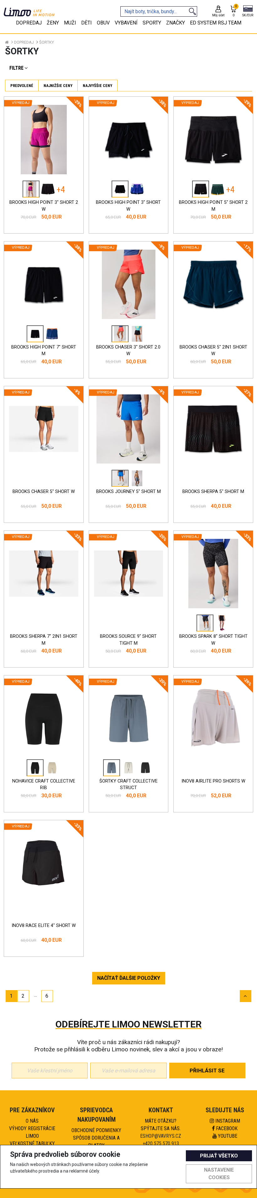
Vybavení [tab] (126, 23)
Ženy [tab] (53, 23)
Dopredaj (24, 42)
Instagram (227, 1121)
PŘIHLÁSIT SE (207, 1070)
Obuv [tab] (103, 23)
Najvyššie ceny (97, 85)
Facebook (226, 1128)
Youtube (227, 1136)
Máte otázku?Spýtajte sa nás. (161, 1124)
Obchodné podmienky (96, 1130)
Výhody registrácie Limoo (32, 1132)
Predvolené (21, 85)
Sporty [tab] (152, 23)
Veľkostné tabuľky (32, 1144)
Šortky (46, 42)
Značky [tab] (175, 23)
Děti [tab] (86, 23)
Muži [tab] (70, 23)
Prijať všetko (219, 1156)
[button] (247, 11)
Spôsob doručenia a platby (96, 1141)
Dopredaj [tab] (29, 23)
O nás (32, 1121)
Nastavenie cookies (219, 1173)
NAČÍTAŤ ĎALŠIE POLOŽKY (128, 978)
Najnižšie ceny (58, 85)
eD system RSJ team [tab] (215, 23)
